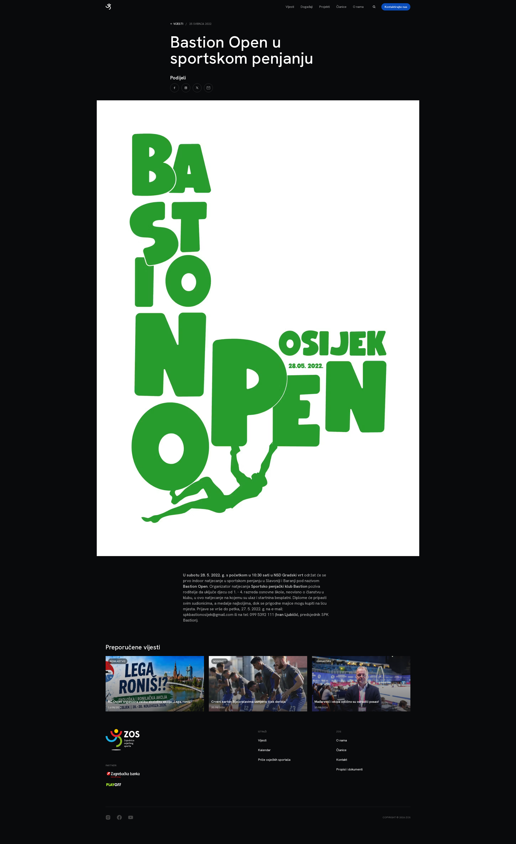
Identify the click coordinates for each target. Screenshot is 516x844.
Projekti (324, 7)
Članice (341, 7)
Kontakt (341, 760)
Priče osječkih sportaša (274, 760)
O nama (358, 7)
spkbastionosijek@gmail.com (208, 614)
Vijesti (290, 7)
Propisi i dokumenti (349, 769)
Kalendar (264, 750)
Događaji (307, 7)
